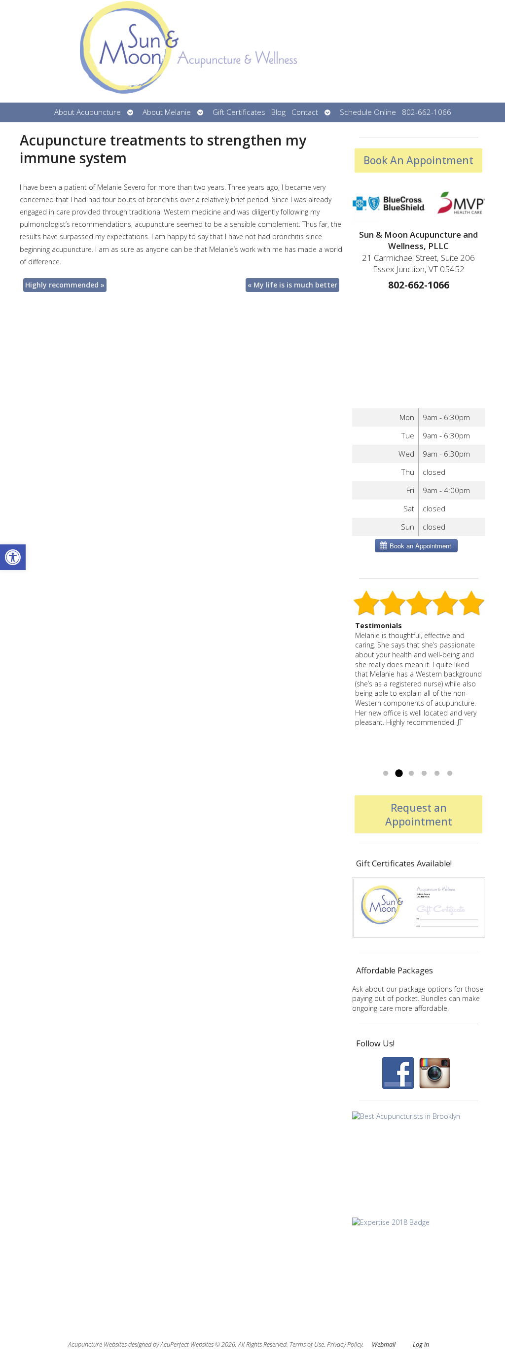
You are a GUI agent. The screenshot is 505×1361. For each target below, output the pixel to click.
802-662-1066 (426, 112)
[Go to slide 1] (386, 774)
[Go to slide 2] (398, 774)
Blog (278, 112)
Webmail (384, 1344)
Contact (304, 112)
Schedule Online (368, 112)
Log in (421, 1344)
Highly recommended (65, 284)
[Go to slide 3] (411, 774)
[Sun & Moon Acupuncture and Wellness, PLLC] (252, 51)
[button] (13, 557)
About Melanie (167, 112)
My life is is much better (292, 284)
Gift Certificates (239, 112)
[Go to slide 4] (424, 774)
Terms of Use (306, 1344)
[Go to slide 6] (450, 774)
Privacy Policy (344, 1344)
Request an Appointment (418, 814)
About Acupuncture (87, 112)
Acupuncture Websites (97, 1344)
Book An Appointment (418, 160)
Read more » (410, 761)
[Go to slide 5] (437, 774)
